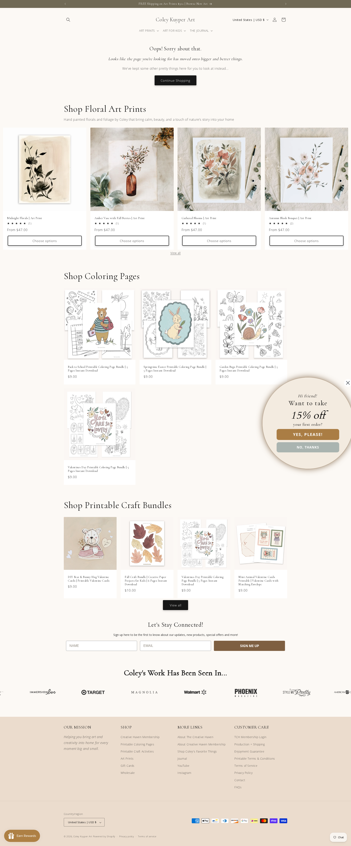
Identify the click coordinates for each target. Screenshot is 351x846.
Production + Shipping (249, 744)
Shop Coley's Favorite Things (197, 751)
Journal (182, 758)
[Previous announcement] (65, 4)
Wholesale (128, 773)
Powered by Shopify (104, 836)
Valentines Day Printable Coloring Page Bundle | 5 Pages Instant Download (98, 469)
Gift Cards (127, 766)
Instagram (184, 773)
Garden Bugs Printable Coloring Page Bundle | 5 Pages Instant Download (249, 368)
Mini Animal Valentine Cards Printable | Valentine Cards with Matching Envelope (258, 580)
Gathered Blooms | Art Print (199, 218)
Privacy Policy (243, 773)
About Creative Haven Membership (202, 744)
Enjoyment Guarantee (249, 751)
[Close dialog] (341, 383)
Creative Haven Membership (140, 737)
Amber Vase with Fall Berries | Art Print (119, 218)
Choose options (44, 241)
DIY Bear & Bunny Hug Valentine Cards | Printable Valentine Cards (89, 578)
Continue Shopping (175, 80)
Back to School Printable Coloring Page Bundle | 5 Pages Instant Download (98, 368)
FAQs (238, 787)
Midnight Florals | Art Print (24, 218)
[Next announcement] (285, 4)
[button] (68, 19)
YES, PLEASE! (301, 434)
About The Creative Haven (195, 737)
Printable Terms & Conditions (254, 758)
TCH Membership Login (250, 737)
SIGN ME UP (249, 646)
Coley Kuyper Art (82, 836)
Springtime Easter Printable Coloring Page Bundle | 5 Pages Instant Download (175, 368)
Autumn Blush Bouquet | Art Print (290, 218)
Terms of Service (246, 766)
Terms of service (147, 836)
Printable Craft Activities (137, 751)
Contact (239, 780)
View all (175, 253)
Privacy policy (126, 836)
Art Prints (127, 758)
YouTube (183, 766)
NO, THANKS (301, 447)
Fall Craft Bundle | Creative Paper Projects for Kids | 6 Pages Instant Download (146, 580)
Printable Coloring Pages (137, 744)
